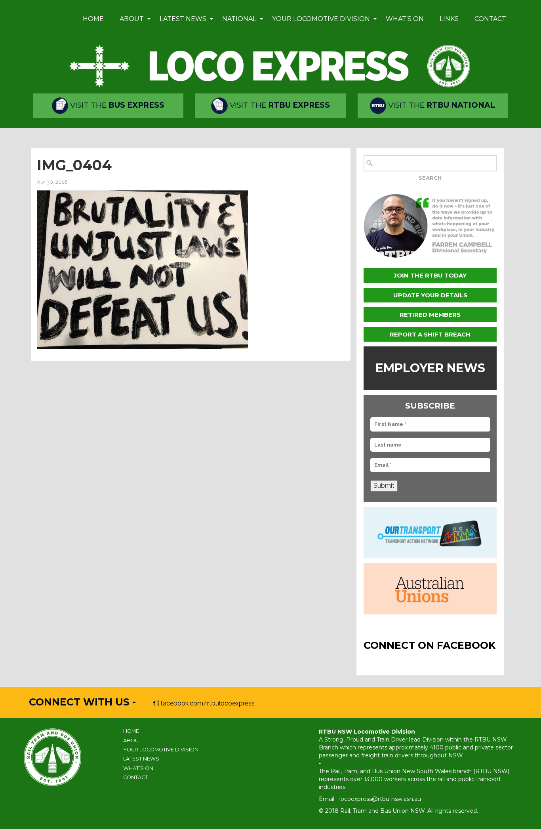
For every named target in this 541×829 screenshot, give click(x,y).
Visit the (116, 105)
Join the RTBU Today (430, 275)
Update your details (430, 295)
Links (449, 19)
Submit (383, 485)
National (239, 19)
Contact (490, 19)
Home (93, 19)
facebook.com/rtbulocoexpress (207, 703)
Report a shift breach (430, 334)
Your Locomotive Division (321, 19)
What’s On (405, 19)
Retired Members (430, 314)
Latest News (183, 19)
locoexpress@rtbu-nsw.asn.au (380, 798)
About (132, 19)
